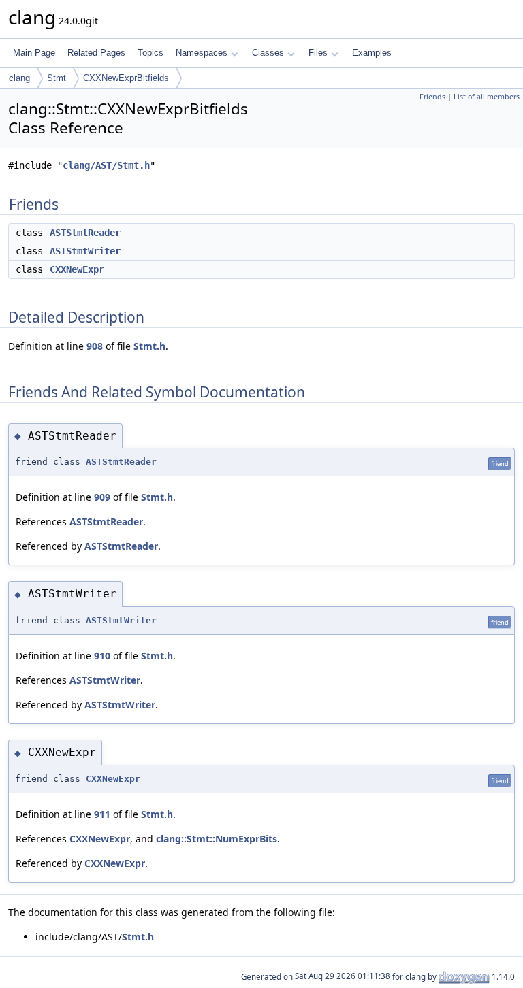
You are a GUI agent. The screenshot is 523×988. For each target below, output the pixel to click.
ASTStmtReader (85, 232)
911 (102, 814)
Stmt (56, 78)
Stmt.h (149, 346)
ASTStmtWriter (85, 251)
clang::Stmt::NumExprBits (216, 838)
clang (19, 78)
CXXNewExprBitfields (126, 78)
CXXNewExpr (77, 269)
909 (102, 497)
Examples (372, 53)
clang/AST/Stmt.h (106, 165)
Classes (268, 53)
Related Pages (96, 53)
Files (318, 53)
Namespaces (201, 53)
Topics (150, 53)
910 (102, 655)
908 (94, 346)
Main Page (34, 53)
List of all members (487, 96)
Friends (432, 96)
